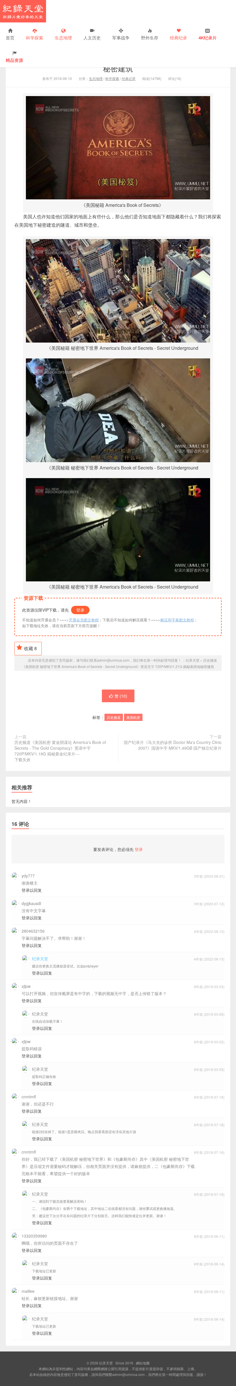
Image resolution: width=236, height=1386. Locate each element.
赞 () (121, 696)
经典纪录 (178, 38)
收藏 (30, 648)
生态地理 (63, 38)
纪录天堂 (23, 11)
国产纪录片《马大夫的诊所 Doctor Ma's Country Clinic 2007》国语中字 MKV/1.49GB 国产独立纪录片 (173, 745)
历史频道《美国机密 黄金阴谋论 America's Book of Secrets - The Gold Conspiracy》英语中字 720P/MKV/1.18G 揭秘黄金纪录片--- (60, 750)
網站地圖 (143, 1362)
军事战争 (121, 38)
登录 (80, 610)
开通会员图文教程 (84, 620)
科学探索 (34, 38)
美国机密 (133, 717)
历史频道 (114, 717)
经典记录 (129, 78)
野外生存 (149, 38)
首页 (10, 38)
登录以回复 (32, 890)
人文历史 (92, 38)
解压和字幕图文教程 (177, 620)
